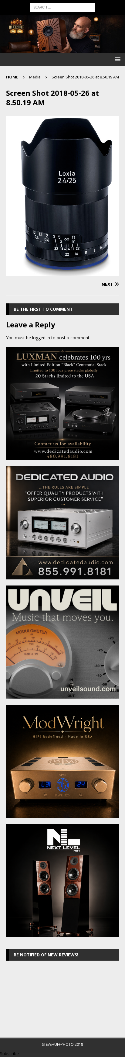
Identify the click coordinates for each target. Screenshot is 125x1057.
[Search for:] (62, 7)
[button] (116, 59)
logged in (41, 337)
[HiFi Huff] (62, 49)
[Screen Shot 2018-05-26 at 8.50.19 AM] (62, 272)
